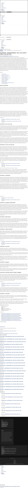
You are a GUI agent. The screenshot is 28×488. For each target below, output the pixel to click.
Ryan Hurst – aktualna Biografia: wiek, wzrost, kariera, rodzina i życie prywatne (11, 344)
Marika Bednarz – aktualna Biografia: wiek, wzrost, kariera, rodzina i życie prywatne (10, 163)
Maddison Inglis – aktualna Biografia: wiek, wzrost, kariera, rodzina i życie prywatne (10, 316)
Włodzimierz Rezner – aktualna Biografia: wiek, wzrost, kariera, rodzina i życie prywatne (12, 362)
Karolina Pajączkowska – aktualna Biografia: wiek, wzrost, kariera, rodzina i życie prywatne (11, 318)
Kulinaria (2, 17)
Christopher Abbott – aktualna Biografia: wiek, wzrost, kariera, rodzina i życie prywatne (12, 357)
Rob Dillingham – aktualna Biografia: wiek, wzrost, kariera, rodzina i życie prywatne (10, 199)
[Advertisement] (14, 30)
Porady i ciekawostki (3, 21)
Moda (2, 5)
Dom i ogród (2, 9)
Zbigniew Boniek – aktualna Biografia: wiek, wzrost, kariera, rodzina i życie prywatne (10, 319)
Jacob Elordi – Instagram (4, 81)
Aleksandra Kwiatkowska (6, 55)
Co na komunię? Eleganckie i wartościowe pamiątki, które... (4, 426)
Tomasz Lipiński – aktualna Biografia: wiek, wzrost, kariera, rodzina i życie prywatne (12, 336)
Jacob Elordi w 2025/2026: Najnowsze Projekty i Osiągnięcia (8, 82)
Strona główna (1, 50)
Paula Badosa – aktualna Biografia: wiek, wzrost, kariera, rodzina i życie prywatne (11, 389)
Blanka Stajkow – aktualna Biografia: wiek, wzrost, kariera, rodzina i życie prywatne (10, 314)
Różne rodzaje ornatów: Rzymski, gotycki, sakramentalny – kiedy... (5, 424)
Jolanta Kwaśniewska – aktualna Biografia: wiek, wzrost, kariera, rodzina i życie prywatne (13, 370)
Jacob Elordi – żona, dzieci (4, 80)
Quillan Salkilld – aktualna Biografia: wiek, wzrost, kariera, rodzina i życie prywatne (12, 373)
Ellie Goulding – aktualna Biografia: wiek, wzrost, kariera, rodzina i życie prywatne (10, 243)
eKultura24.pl (16, 458)
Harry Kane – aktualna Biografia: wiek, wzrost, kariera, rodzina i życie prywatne (11, 352)
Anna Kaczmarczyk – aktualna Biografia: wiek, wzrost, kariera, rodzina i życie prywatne (12, 365)
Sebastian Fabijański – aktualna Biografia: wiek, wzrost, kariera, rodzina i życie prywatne (11, 313)
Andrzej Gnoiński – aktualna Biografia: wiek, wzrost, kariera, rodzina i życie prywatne (10, 241)
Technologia (2, 10)
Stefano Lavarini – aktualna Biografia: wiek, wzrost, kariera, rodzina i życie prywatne (12, 349)
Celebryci (2, 16)
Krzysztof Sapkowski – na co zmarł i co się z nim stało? (7, 197)
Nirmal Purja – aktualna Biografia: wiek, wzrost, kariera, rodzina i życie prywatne (11, 381)
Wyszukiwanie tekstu (9, 11)
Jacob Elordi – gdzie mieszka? (5, 78)
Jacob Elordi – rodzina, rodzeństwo (5, 79)
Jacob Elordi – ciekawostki (4, 83)
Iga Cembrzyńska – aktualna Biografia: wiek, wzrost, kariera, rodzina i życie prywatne (12, 386)
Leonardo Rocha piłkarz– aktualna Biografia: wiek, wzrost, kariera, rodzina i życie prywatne (11, 317)
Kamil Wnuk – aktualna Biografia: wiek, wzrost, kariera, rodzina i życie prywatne (11, 378)
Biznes (2, 22)
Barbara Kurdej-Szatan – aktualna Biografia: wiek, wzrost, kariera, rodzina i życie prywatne (11, 315)
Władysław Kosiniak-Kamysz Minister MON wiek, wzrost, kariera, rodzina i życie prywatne (11, 320)
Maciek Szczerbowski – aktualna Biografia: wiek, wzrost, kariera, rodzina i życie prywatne (11, 283)
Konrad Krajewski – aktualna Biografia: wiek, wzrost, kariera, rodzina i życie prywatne (10, 165)
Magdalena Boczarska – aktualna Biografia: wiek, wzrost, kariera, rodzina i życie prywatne (13, 341)
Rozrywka (2, 6)
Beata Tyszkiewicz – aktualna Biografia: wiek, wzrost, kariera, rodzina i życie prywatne (12, 354)
